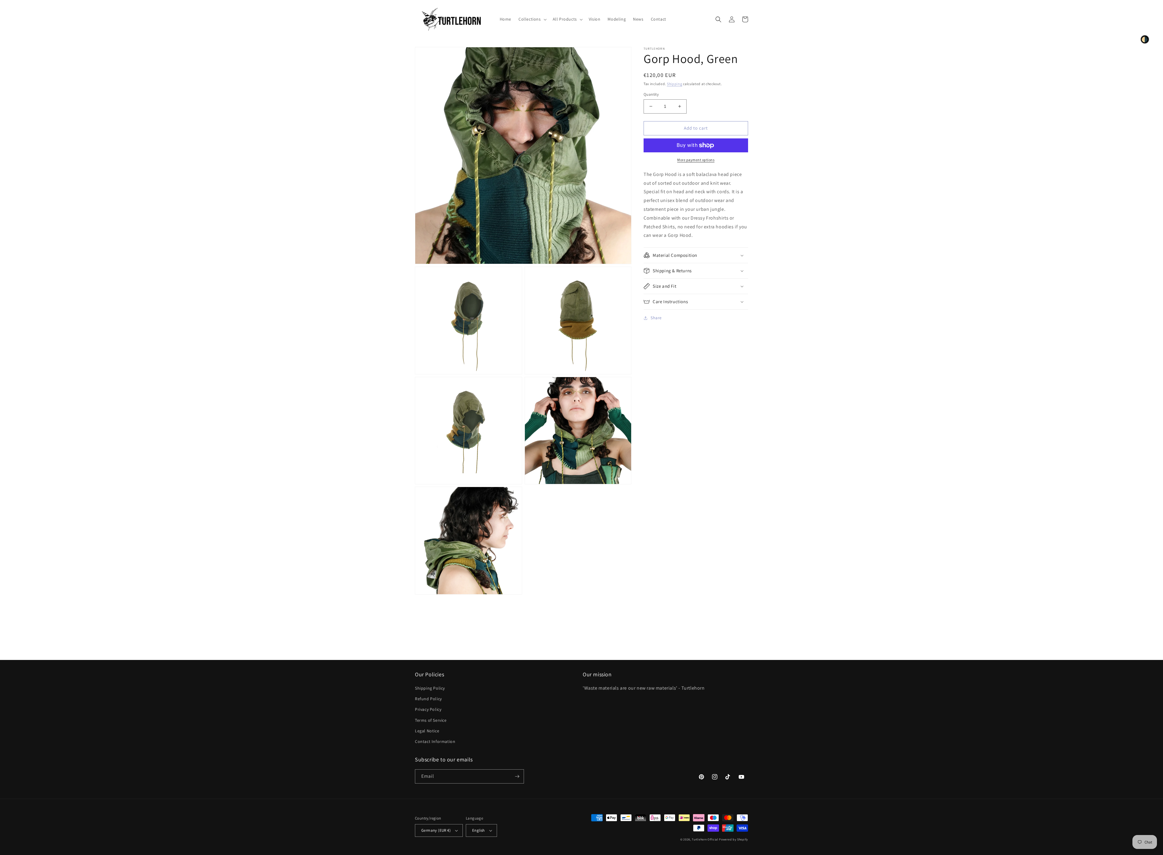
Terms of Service (431, 720)
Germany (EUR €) (436, 830)
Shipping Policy (430, 688)
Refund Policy (428, 698)
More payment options (695, 159)
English (478, 830)
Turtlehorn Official (705, 839)
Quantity (651, 94)
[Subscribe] (517, 776)
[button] (532, 19)
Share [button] (656, 317)
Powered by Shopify (733, 839)
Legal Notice (427, 731)
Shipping (674, 83)
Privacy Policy (428, 709)
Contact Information (435, 741)
